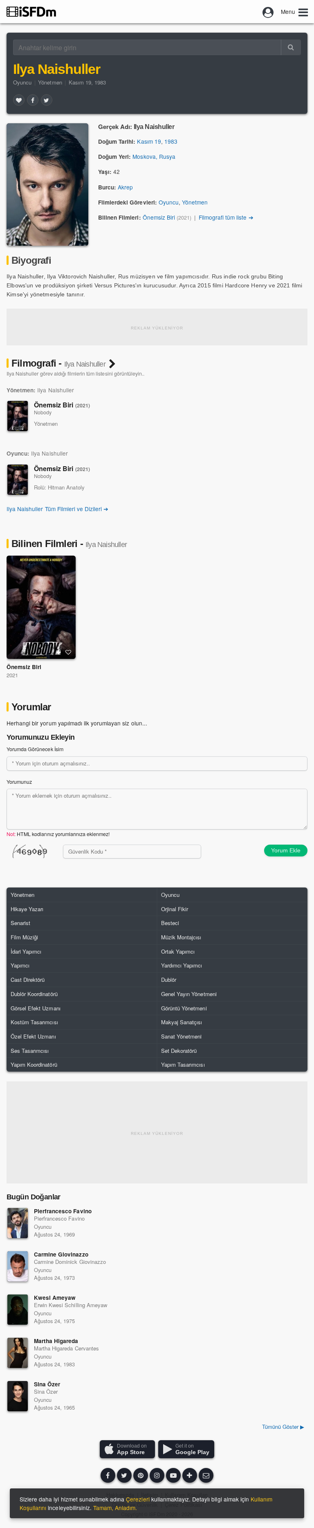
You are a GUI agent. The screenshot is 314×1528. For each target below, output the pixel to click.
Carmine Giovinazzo (61, 1254)
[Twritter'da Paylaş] (46, 100)
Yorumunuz (19, 781)
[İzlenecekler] (58, 652)
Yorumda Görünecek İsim (35, 749)
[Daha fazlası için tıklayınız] (189, 1475)
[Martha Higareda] (17, 1353)
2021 (12, 675)
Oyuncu (22, 82)
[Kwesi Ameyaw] (17, 1309)
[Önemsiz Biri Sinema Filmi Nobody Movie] (41, 607)
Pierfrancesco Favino (63, 1211)
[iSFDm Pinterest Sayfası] (140, 1475)
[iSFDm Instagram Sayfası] (157, 1475)
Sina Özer (47, 1384)
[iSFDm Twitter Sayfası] (124, 1475)
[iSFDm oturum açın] (268, 11)
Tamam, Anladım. (115, 1508)
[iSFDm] (31, 11)
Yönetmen (50, 82)
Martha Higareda (56, 1341)
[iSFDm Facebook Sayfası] (108, 1475)
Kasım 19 (149, 141)
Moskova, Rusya (153, 156)
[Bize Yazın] (206, 1475)
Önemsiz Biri (159, 217)
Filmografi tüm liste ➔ (226, 217)
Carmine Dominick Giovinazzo (70, 1262)
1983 (170, 141)
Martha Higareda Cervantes (66, 1348)
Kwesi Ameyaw (55, 1297)
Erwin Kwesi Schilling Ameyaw (70, 1305)
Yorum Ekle (286, 850)
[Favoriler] (19, 100)
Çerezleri (137, 1499)
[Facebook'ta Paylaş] (32, 100)
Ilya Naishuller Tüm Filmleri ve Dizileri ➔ (57, 509)
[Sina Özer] (17, 1396)
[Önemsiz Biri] (17, 416)
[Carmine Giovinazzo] (17, 1266)
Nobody (43, 412)
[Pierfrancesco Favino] (17, 1223)
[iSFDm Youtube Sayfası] (173, 1475)
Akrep (125, 187)
